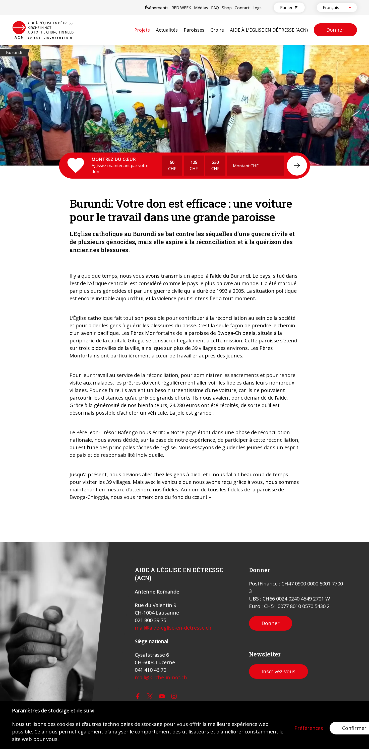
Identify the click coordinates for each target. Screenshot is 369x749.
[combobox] (332, 7)
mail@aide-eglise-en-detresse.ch (173, 627)
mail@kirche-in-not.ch (161, 677)
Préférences (308, 728)
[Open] (349, 7)
